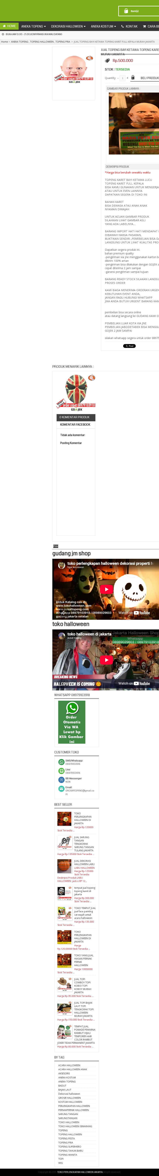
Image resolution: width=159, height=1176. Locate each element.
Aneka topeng (32, 26)
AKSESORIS (64, 1073)
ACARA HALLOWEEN (69, 1065)
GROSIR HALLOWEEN (69, 1098)
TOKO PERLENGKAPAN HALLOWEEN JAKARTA (80, 1172)
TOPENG (63, 1130)
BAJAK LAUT (64, 1089)
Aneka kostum (102, 26)
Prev (55, 546)
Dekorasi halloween (69, 1093)
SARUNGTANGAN (67, 1118)
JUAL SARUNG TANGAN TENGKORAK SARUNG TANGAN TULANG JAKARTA (84, 844)
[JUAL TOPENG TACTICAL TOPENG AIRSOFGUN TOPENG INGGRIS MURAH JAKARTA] (75, 394)
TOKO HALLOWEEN (68, 1122)
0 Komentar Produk (74, 417)
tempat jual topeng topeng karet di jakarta (84, 891)
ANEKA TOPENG (19, 41)
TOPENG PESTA (66, 1138)
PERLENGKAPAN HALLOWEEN (74, 1106)
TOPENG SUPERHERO (69, 1146)
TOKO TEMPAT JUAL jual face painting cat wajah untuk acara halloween (85, 913)
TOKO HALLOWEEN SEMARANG (75, 1126)
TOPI (61, 1159)
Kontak (131, 26)
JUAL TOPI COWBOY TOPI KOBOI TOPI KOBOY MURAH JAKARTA (82, 986)
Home (4, 41)
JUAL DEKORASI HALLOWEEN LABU (84, 862)
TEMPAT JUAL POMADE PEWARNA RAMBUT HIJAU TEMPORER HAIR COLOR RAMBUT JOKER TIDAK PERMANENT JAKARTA (76, 1035)
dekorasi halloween (67, 26)
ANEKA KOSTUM (67, 1077)
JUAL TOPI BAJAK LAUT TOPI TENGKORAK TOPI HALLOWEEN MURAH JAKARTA (84, 1009)
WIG (60, 1163)
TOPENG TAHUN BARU (70, 1150)
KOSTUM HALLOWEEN (70, 1102)
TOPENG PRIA (62, 41)
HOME (11, 26)
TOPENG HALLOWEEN (42, 41)
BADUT (62, 1085)
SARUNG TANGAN (68, 1114)
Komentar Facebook (75, 424)
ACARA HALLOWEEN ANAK (72, 1069)
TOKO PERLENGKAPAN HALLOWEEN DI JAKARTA (83, 818)
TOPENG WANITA (67, 1154)
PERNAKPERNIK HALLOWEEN (73, 1110)
